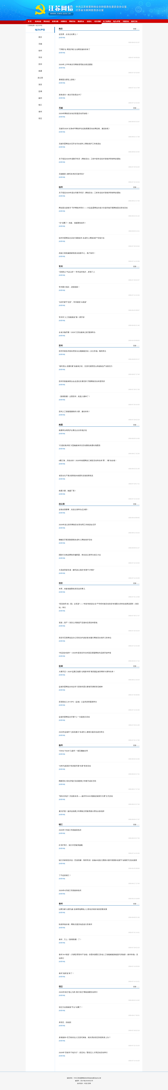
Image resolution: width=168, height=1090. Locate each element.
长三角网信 (107, 21)
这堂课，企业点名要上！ (68, 34)
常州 (40, 57)
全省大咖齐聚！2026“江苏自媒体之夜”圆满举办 (77, 332)
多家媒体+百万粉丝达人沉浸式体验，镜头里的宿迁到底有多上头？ (85, 1037)
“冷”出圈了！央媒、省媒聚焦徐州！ (72, 223)
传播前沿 (64, 21)
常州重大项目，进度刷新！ (69, 287)
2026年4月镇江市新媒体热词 (70, 890)
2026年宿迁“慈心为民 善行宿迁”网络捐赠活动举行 (78, 992)
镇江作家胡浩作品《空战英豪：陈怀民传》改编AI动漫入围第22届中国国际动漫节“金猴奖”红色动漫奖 (98, 860)
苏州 (40, 64)
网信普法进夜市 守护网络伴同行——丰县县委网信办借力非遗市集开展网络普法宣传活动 (93, 208)
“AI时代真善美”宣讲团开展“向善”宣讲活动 (75, 766)
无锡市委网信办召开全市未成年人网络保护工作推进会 (80, 144)
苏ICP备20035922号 (86, 1080)
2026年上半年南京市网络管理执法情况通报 (75, 64)
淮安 (40, 84)
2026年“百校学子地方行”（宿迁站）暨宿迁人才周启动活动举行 (83, 1052)
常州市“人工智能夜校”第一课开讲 (71, 317)
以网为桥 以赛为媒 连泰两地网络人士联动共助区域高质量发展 (83, 909)
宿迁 (40, 118)
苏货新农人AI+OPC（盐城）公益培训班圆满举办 (78, 702)
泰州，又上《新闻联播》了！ (70, 939)
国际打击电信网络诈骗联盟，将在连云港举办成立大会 (80, 555)
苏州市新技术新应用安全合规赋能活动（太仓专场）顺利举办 (82, 351)
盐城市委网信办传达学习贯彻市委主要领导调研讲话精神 (81, 687)
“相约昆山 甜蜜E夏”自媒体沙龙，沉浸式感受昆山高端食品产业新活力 (85, 366)
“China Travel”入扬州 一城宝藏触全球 (73, 751)
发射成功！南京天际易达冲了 (70, 95)
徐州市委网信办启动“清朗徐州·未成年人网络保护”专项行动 (81, 238)
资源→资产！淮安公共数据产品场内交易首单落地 (78, 623)
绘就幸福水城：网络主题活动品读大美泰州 (75, 924)
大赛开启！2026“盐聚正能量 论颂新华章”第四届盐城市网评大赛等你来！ (87, 672)
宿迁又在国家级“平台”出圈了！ (71, 1007)
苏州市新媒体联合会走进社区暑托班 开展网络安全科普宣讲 (82, 381)
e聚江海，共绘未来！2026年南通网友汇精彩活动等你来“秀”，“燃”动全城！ (88, 460)
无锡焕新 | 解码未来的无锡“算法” (71, 174)
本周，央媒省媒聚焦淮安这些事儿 (72, 589)
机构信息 (38, 21)
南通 (40, 71)
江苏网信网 (31, 25)
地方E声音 (39, 25)
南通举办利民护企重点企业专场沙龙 (73, 430)
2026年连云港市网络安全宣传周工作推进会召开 (77, 525)
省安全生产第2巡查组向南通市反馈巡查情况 (76, 476)
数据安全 (81, 21)
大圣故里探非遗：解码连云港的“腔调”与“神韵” (76, 570)
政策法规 (55, 21)
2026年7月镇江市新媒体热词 (70, 830)
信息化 (89, 21)
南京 (40, 37)
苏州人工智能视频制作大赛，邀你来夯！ (74, 411)
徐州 (40, 51)
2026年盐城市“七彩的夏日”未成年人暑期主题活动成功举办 (81, 732)
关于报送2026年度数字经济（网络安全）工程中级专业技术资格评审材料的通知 (89, 159)
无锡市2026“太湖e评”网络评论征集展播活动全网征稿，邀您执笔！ (84, 129)
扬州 (40, 98)
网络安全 (72, 21)
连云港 (40, 78)
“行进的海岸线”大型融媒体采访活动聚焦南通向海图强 (79, 445)
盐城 (40, 91)
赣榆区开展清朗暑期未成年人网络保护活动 (75, 540)
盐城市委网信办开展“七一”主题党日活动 (74, 717)
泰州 (40, 112)
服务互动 (134, 21)
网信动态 (47, 21)
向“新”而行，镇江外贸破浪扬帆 (71, 845)
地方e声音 (116, 21)
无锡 (40, 44)
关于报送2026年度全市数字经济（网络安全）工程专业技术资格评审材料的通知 (89, 193)
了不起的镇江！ (65, 875)
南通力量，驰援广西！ (67, 491)
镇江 (40, 105)
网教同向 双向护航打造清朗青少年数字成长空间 (77, 781)
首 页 (30, 21)
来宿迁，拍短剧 (65, 1022)
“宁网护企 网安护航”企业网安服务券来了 (74, 49)
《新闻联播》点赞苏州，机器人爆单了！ (74, 396)
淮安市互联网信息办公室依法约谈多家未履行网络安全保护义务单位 (85, 638)
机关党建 (97, 21)
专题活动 (126, 21)
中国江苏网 (87, 1083)
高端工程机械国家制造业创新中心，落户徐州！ (77, 253)
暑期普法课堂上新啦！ (67, 80)
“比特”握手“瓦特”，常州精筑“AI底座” (73, 302)
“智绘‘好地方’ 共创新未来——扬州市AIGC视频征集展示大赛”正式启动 (86, 796)
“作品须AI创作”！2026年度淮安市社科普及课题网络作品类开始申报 (85, 653)
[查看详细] (62, 37)
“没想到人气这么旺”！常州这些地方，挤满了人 (77, 272)
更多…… (136, 29)
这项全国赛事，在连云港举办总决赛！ (74, 509)
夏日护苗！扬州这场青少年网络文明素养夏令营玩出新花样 (81, 811)
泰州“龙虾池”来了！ (66, 973)
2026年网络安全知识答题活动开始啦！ (74, 113)
